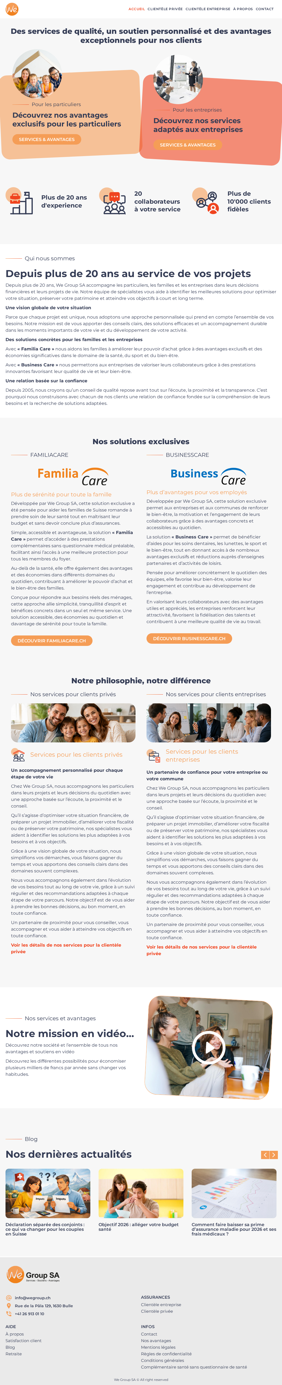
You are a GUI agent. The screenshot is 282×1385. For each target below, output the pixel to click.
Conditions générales (162, 1360)
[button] (274, 1155)
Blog (10, 1347)
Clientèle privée (157, 1311)
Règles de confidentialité (166, 1353)
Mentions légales (158, 1347)
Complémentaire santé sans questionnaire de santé (194, 1367)
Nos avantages (156, 1340)
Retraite (14, 1353)
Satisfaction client (24, 1340)
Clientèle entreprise (161, 1304)
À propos (15, 1334)
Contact (149, 1334)
